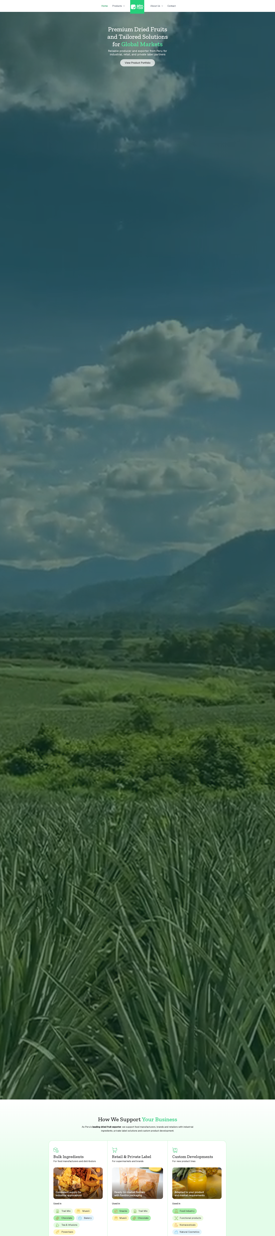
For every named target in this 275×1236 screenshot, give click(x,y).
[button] (123, 6)
